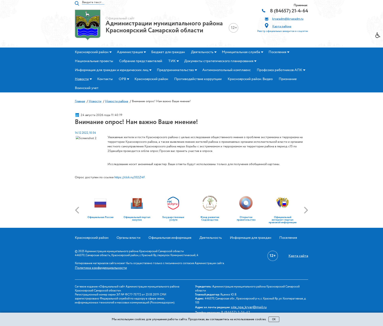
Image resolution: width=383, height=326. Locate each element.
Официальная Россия (100, 217)
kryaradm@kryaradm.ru (287, 19)
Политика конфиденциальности (101, 268)
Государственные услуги (173, 218)
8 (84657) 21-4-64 (289, 11)
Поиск (77, 3)
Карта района (281, 26)
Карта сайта (298, 256)
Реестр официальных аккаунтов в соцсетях (282, 31)
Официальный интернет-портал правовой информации (282, 219)
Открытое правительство (246, 218)
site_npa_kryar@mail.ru (249, 307)
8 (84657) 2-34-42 (235, 312)
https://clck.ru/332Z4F (130, 177)
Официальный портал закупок (136, 218)
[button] (379, 36)
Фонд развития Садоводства (209, 218)
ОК (274, 319)
